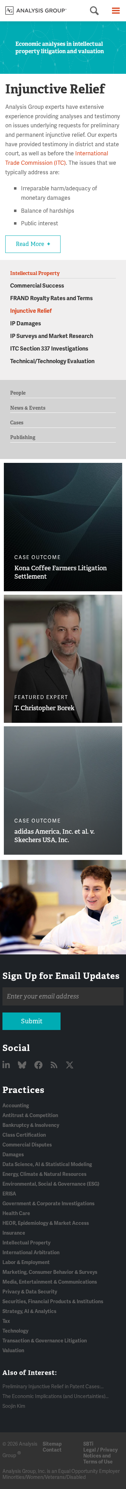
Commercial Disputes (27, 1145)
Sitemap (52, 1444)
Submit (31, 1021)
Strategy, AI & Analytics (29, 1311)
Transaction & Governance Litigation (44, 1341)
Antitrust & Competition (30, 1115)
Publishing (22, 437)
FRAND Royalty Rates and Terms (51, 298)
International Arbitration (30, 1253)
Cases (16, 422)
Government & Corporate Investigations (48, 1204)
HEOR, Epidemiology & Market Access (45, 1223)
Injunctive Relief (31, 311)
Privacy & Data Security (29, 1292)
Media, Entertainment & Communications (49, 1282)
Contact (52, 1450)
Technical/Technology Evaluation (52, 361)
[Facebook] (39, 1065)
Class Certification (24, 1135)
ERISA (9, 1194)
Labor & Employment (26, 1262)
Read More (31, 244)
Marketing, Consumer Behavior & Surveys (49, 1272)
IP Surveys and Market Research (51, 336)
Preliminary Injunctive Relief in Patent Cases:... (53, 1387)
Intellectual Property (26, 1243)
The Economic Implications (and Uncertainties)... (55, 1396)
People (18, 393)
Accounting (15, 1106)
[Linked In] (7, 1065)
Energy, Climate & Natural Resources (44, 1174)
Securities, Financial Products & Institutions (52, 1302)
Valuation (13, 1351)
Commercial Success (37, 285)
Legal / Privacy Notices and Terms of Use (100, 1456)
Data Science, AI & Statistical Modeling (47, 1164)
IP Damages (25, 323)
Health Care (16, 1213)
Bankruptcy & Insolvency (30, 1125)
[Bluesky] (23, 1065)
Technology (15, 1331)
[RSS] (55, 1065)
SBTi (88, 1444)
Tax (6, 1321)
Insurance (13, 1233)
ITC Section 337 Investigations (49, 348)
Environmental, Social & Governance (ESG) (50, 1184)
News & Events (28, 408)
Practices (23, 1089)
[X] (69, 1065)
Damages (13, 1155)
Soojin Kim (13, 1406)
